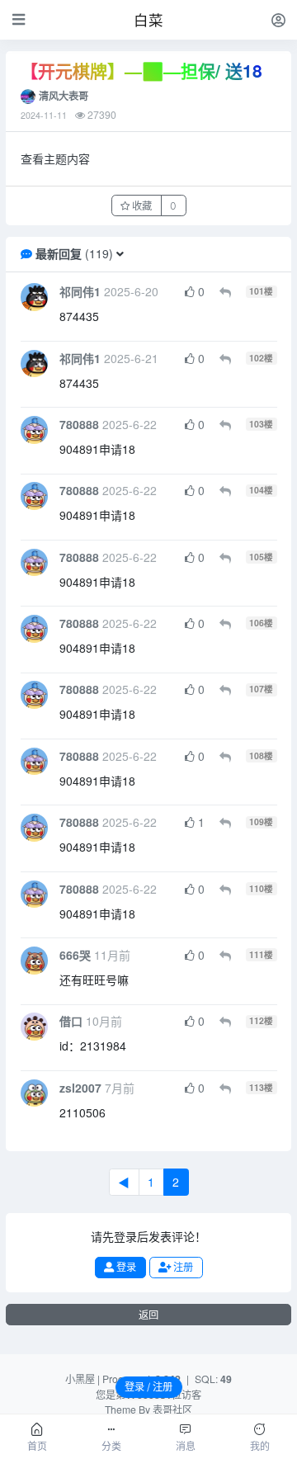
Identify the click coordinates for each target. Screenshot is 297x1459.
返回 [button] (148, 1315)
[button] (120, 253)
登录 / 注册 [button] (148, 1387)
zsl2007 (80, 1087)
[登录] (278, 19)
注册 (182, 1267)
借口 (70, 1021)
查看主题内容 (55, 158)
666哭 (75, 955)
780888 (79, 424)
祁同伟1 (80, 291)
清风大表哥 (63, 95)
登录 (125, 1267)
